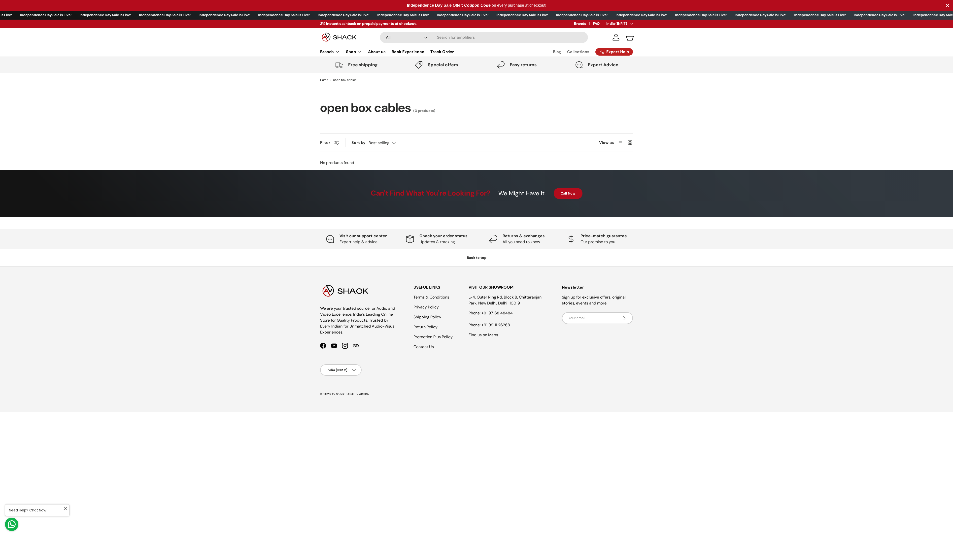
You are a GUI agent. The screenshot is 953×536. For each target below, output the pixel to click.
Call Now (568, 193)
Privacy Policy (426, 307)
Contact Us (423, 346)
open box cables (344, 79)
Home (324, 79)
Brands (580, 23)
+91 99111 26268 (495, 325)
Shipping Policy (427, 317)
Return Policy (425, 327)
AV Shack (338, 394)
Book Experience (408, 51)
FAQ (596, 23)
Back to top (476, 257)
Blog (557, 51)
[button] (629, 37)
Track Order (442, 51)
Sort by (358, 142)
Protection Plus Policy (433, 336)
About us (377, 51)
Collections (578, 51)
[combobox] (484, 37)
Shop (351, 51)
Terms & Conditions (431, 297)
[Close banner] (948, 5)
